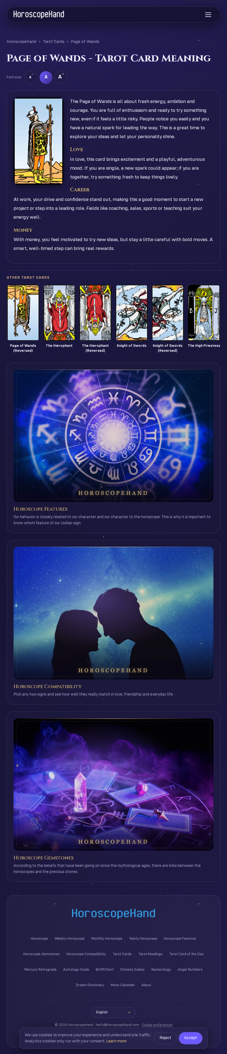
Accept (190, 1038)
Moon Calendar (123, 985)
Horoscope (39, 939)
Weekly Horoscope (70, 939)
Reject (165, 1038)
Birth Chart (105, 970)
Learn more (116, 1041)
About (146, 985)
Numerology (161, 970)
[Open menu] (208, 14)
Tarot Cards (54, 42)
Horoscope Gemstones (41, 954)
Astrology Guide (76, 970)
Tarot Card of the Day (186, 954)
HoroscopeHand (21, 42)
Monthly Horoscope (106, 939)
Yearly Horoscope (143, 939)
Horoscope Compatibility (86, 954)
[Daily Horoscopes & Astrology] (39, 15)
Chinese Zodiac (132, 970)
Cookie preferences (157, 1025)
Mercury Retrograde (40, 970)
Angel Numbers (190, 970)
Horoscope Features (180, 939)
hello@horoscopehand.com (117, 1025)
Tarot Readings (150, 954)
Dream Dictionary (90, 985)
